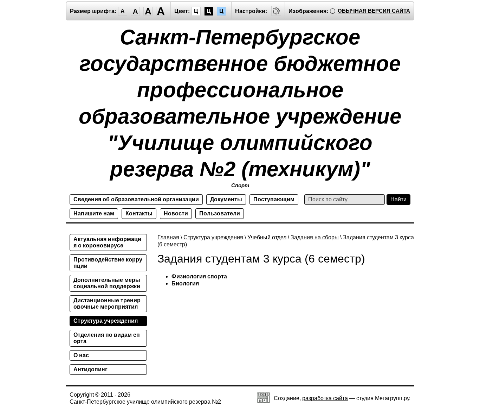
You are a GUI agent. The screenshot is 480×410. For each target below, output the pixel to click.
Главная (168, 237)
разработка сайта (325, 398)
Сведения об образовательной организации (136, 199)
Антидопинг (90, 369)
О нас (81, 355)
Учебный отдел (266, 237)
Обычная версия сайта (374, 11)
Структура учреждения (213, 237)
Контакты (139, 213)
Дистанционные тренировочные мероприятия (107, 303)
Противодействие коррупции (107, 263)
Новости (176, 213)
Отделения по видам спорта (106, 338)
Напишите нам (93, 213)
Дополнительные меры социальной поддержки (106, 283)
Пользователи (219, 213)
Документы (226, 199)
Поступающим (273, 199)
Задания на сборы (315, 237)
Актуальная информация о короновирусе (107, 242)
